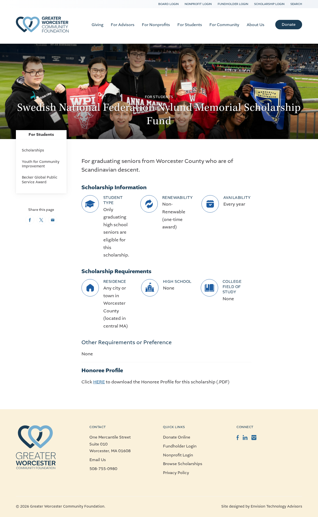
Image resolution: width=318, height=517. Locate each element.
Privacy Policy (176, 472)
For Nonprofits (156, 24)
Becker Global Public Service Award (39, 179)
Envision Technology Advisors (276, 506)
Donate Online (176, 437)
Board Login (168, 4)
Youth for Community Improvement (40, 164)
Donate (289, 24)
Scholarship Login (269, 4)
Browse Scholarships (182, 463)
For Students (189, 24)
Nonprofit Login (198, 4)
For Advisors (122, 24)
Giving (97, 24)
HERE (99, 382)
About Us (255, 24)
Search (296, 4)
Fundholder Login (233, 4)
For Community (224, 24)
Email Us (97, 459)
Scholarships (33, 150)
